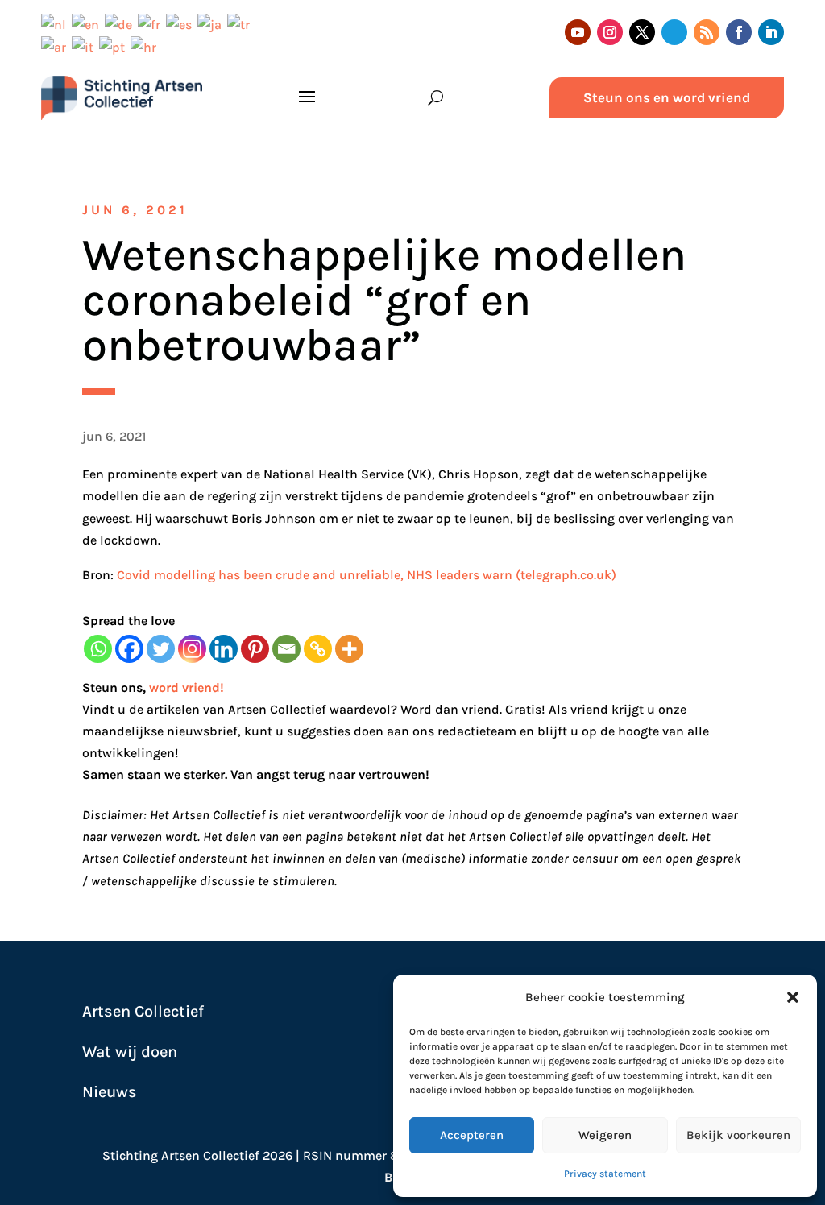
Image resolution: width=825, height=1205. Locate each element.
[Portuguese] (115, 46)
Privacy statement (605, 1173)
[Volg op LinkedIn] (771, 32)
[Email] (286, 649)
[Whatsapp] (98, 649)
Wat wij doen (129, 1051)
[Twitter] (161, 649)
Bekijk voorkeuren (738, 1135)
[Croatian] (146, 46)
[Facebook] (129, 649)
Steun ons (112, 687)
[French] (152, 23)
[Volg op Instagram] (610, 32)
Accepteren (472, 1135)
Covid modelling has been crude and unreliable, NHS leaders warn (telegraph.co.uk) (366, 574)
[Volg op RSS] (706, 32)
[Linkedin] (223, 649)
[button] (793, 997)
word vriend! (186, 687)
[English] (88, 23)
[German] (121, 23)
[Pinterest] (255, 649)
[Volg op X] (642, 32)
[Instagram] (192, 649)
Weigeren (605, 1135)
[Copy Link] (318, 649)
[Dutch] (56, 23)
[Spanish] (181, 23)
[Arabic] (56, 46)
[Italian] (85, 46)
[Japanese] (212, 23)
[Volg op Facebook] (739, 32)
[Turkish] (241, 23)
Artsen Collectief (143, 1011)
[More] (349, 649)
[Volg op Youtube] (578, 32)
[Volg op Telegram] (674, 32)
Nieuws (109, 1092)
